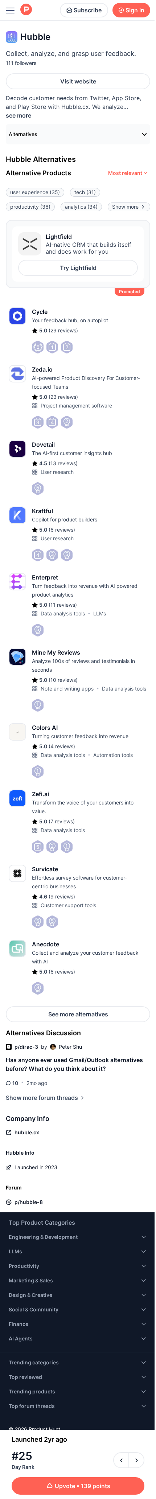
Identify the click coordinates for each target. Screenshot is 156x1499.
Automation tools (113, 755)
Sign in (135, 10)
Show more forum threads (42, 1097)
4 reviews (61, 746)
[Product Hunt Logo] (26, 10)
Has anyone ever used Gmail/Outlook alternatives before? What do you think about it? (74, 1064)
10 (15, 1083)
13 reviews (63, 463)
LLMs (99, 613)
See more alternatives (78, 1014)
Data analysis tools (63, 613)
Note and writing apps (67, 688)
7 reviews (61, 821)
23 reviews (63, 397)
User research (57, 472)
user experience (35, 192)
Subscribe (88, 10)
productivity (30, 207)
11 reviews (62, 605)
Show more (125, 207)
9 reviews (61, 896)
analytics (81, 207)
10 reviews (63, 680)
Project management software (76, 405)
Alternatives (23, 134)
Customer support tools (68, 905)
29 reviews (63, 330)
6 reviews (61, 530)
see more (18, 115)
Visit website (78, 81)
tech (85, 192)
